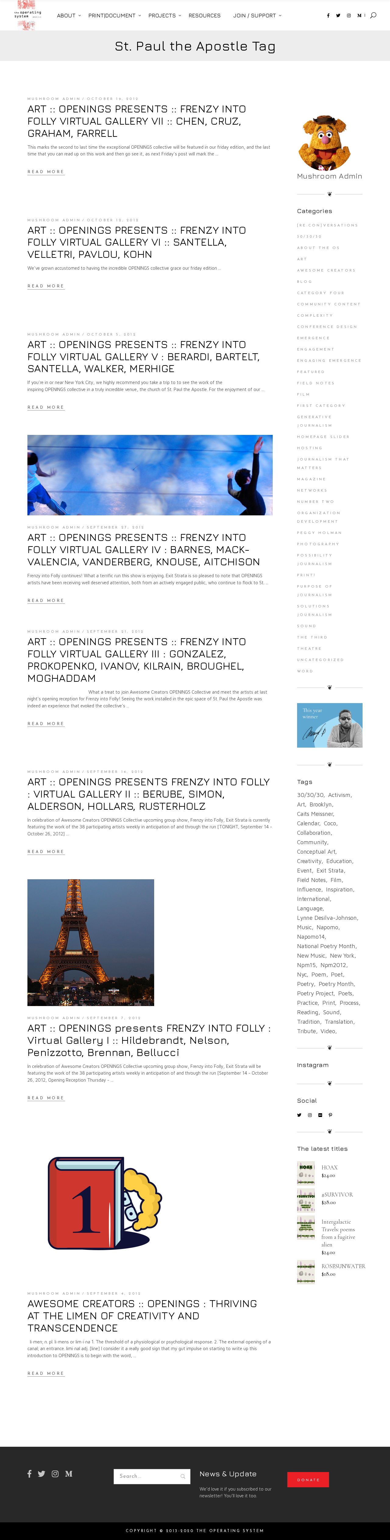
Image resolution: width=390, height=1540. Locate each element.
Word (305, 671)
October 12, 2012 (113, 220)
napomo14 (310, 936)
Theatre (309, 649)
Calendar (308, 823)
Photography (318, 544)
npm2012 (333, 965)
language (309, 908)
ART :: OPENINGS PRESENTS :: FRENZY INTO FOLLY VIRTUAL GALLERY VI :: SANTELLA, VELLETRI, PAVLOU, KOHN (136, 242)
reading (307, 1012)
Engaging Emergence (329, 361)
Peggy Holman (319, 533)
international (313, 898)
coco (330, 823)
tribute (306, 1031)
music (304, 927)
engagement (316, 349)
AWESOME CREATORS (326, 270)
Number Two (316, 502)
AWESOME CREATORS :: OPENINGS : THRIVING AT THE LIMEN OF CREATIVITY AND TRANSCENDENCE (142, 1315)
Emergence (313, 338)
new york (342, 955)
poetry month (336, 983)
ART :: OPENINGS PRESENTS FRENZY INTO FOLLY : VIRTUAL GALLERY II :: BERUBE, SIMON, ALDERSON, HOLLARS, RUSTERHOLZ (148, 793)
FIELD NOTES (316, 383)
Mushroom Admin (54, 99)
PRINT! (306, 575)
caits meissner (315, 813)
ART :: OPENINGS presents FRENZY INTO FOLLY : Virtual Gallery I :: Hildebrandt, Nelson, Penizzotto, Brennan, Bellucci (149, 1039)
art (301, 804)
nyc (302, 974)
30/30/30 (309, 237)
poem (318, 974)
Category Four (321, 293)
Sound (307, 626)
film (336, 880)
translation (339, 1021)
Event (304, 870)
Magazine (312, 479)
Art (302, 259)
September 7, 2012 (114, 1018)
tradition (308, 1021)
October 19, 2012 (113, 99)
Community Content (329, 304)
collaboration (314, 832)
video (328, 1031)
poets (345, 993)
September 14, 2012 (115, 772)
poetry (305, 983)
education (339, 861)
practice (307, 1002)
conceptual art (316, 851)
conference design (327, 327)
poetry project (315, 993)
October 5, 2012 (111, 334)
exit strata (330, 870)
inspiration (339, 889)
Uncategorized (321, 660)
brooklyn (321, 804)
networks (312, 491)
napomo (327, 927)
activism (339, 794)
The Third (312, 637)
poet (336, 974)
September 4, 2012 (114, 1294)
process (349, 1002)
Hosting (310, 448)
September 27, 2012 (116, 527)
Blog (305, 282)
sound (331, 1012)
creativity (309, 861)
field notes (311, 880)
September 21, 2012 (115, 632)
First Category (321, 406)
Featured (311, 372)
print (328, 1002)
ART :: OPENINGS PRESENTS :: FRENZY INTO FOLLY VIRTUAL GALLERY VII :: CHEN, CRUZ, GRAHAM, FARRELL (136, 120)
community (312, 842)
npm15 (306, 965)
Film (303, 395)
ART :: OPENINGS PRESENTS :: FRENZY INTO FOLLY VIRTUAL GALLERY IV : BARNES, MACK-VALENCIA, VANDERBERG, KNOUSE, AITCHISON (144, 549)
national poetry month (326, 946)
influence (309, 889)
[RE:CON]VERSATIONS (328, 225)
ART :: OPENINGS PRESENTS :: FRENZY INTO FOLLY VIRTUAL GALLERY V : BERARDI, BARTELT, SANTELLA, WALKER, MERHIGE (143, 356)
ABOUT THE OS (318, 248)
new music (311, 955)
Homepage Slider (323, 437)
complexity (315, 316)
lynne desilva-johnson (327, 917)
